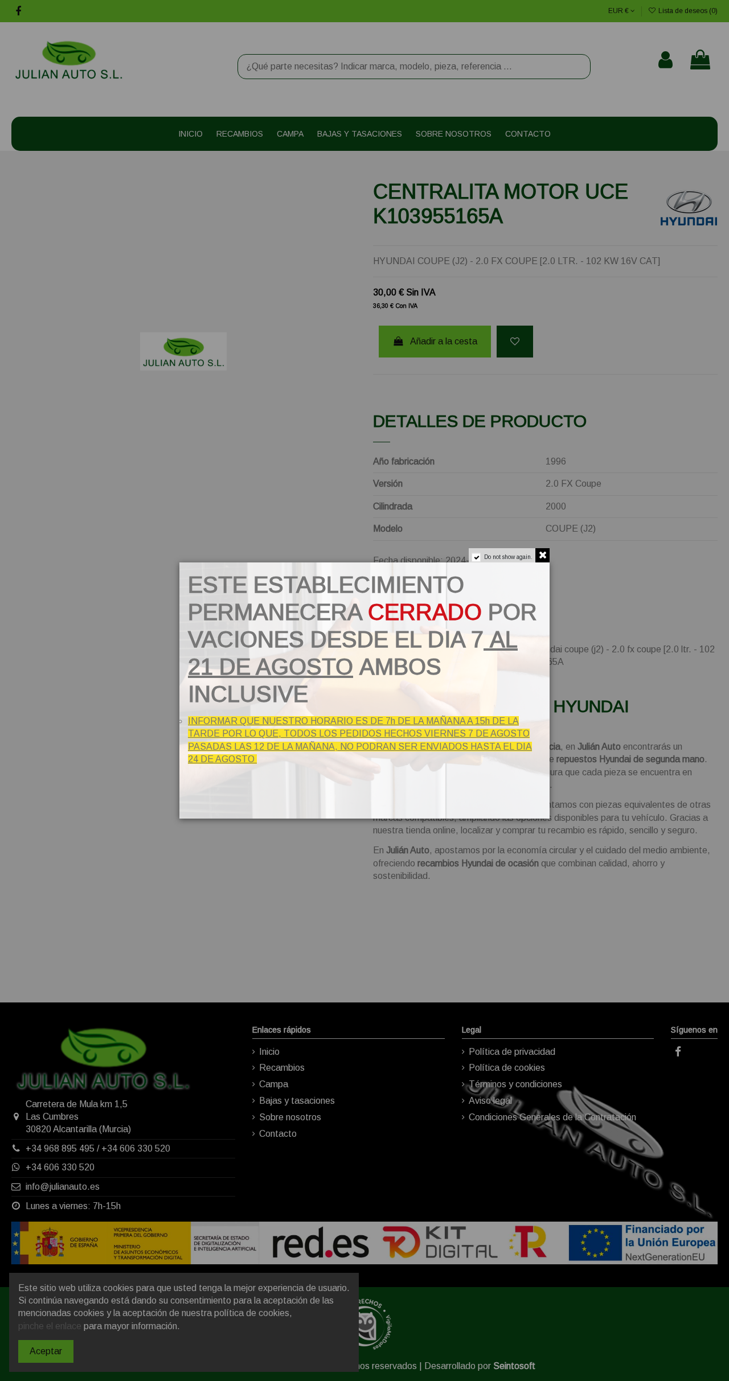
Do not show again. (508, 557)
